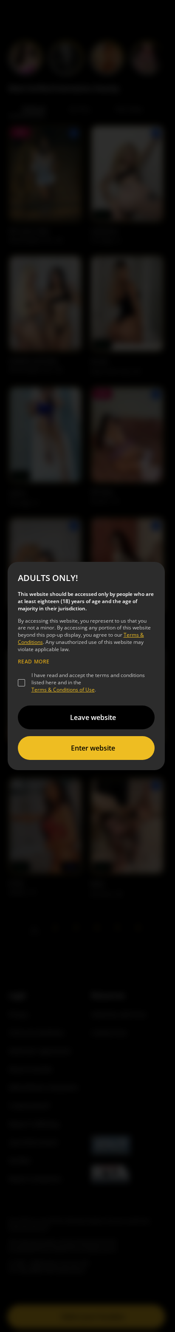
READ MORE (34, 661)
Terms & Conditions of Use (63, 689)
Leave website (93, 717)
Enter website (93, 748)
